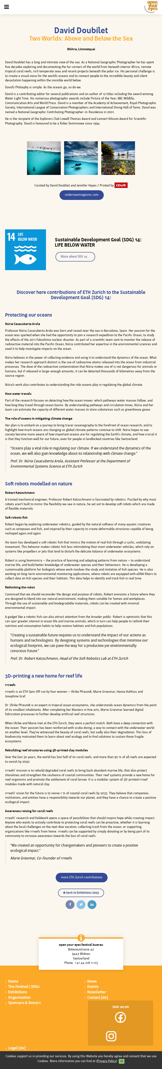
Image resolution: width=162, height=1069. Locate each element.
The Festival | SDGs (23, 987)
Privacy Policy (106, 1061)
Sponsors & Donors (24, 1003)
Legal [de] (17, 1048)
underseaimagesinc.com (82, 195)
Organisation (19, 998)
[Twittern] (81, 904)
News (92, 982)
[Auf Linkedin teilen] (92, 904)
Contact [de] (97, 998)
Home (13, 982)
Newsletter (96, 992)
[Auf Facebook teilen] (70, 904)
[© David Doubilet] (44, 158)
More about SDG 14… (75, 256)
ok (121, 1061)
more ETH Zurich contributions (81, 877)
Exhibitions (17, 992)
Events (93, 987)
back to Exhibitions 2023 (82, 893)
